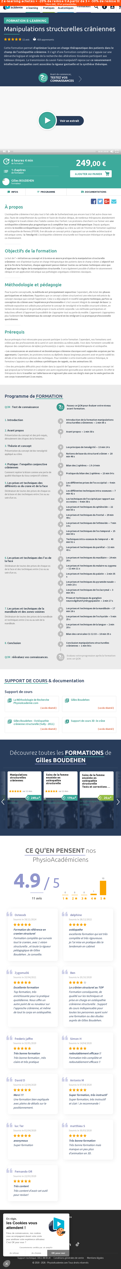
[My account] (112, 6)
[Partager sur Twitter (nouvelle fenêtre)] (100, 201)
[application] (60, 120)
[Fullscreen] (116, 151)
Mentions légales (95, 1257)
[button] (47, 120)
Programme (48, 192)
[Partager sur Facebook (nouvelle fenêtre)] (93, 201)
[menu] (58, 6)
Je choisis (36, 1253)
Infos (14, 192)
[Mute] (111, 151)
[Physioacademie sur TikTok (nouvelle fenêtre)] (77, 1244)
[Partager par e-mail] (114, 201)
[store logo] (13, 6)
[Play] (9, 151)
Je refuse (14, 1253)
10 (4, 151)
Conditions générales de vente (69, 1257)
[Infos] (104, 6)
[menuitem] (32, 6)
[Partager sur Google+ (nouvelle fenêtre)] (106, 201)
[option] (24, 800)
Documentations (95, 192)
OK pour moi (58, 1253)
